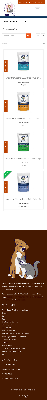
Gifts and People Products (11, 351)
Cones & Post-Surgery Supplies (13, 348)
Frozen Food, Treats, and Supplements (16, 310)
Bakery (4, 313)
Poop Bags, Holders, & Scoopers (14, 337)
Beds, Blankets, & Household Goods (15, 334)
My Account (23, 2)
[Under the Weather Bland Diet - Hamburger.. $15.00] (23, 132)
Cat (3, 316)
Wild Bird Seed (7, 345)
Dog (3, 319)
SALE (3, 354)
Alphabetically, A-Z (10, 29)
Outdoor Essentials (9, 340)
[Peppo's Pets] (22, 9)
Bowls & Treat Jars (8, 331)
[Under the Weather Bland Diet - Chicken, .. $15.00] (23, 91)
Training (5, 342)
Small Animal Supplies (10, 322)
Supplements (7, 328)
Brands (4, 44)
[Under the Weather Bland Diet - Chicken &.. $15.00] (23, 51)
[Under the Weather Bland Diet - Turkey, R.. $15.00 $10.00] (23, 172)
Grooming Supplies (9, 325)
